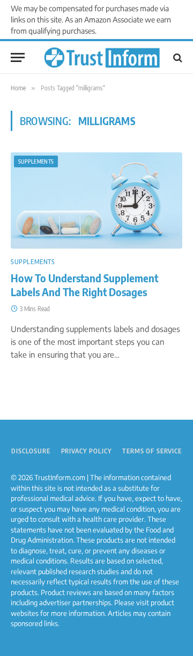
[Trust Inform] (102, 57)
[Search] (176, 57)
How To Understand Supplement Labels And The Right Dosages (84, 285)
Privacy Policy (86, 451)
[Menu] (18, 57)
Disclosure (30, 451)
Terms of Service (151, 451)
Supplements (36, 161)
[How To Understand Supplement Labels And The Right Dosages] (96, 200)
